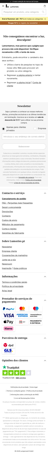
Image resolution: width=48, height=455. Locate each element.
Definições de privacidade (20, 387)
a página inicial (24, 82)
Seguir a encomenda (11, 207)
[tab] (24, 213)
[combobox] (24, 12)
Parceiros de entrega (14, 338)
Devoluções (7, 211)
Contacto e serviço (13, 193)
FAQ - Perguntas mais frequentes (17, 203)
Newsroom (7, 264)
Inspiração (7, 268)
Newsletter (7, 246)
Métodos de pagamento (13, 224)
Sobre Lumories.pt (13, 241)
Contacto (6, 215)
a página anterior (25, 75)
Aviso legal (7, 290)
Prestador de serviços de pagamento (17, 300)
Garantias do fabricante (13, 233)
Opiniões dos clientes (15, 360)
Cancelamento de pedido (14, 198)
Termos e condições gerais (14, 282)
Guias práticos (20, 268)
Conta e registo (9, 228)
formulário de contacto (26, 177)
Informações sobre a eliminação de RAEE (25, 394)
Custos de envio (9, 220)
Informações (10, 276)
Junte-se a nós (9, 259)
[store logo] (13, 6)
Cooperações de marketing (14, 255)
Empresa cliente (9, 251)
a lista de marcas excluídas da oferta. (26, 183)
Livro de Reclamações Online (25, 398)
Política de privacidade (33, 180)
